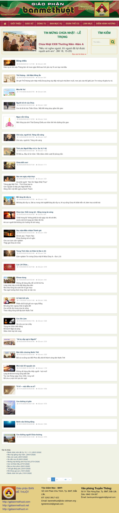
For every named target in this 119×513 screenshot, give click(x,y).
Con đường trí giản (24, 401)
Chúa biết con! (22, 162)
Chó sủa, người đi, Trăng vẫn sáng (30, 135)
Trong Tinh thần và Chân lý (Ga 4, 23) (31, 251)
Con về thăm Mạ (18, 464)
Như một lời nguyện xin (25, 366)
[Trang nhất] (5, 24)
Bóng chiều (21, 60)
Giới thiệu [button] (16, 23)
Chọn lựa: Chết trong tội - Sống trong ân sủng (34, 212)
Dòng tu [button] (41, 23)
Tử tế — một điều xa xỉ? (25, 386)
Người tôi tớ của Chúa (25, 103)
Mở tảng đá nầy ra (23, 197)
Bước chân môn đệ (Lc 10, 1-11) (24, 452)
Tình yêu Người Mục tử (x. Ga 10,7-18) (31, 148)
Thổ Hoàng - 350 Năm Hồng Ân (28, 75)
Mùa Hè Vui (20, 89)
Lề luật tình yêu (22, 298)
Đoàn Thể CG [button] (72, 23)
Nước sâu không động (25, 421)
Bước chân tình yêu (19, 473)
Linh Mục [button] (88, 23)
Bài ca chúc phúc (18, 466)
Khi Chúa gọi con (18, 471)
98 (65, 479)
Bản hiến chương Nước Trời (27, 352)
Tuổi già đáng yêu (19, 468)
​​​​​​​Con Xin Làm (21, 318)
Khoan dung (21, 277)
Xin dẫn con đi (17, 459)
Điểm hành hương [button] (105, 23)
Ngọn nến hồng (22, 117)
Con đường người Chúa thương (29, 434)
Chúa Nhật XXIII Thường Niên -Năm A (61, 44)
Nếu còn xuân (17, 457)
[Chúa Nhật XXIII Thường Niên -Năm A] (19, 41)
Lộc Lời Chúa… (22, 264)
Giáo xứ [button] (29, 23)
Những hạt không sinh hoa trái (23, 461)
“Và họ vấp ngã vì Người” (26, 339)
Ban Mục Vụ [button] (56, 23)
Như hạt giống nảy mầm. (21, 454)
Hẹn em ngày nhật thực (25, 176)
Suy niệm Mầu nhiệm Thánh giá (28, 230)
